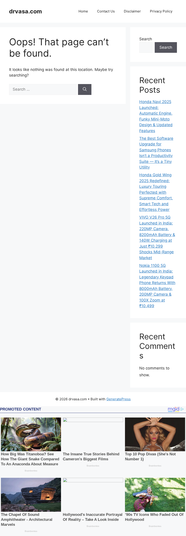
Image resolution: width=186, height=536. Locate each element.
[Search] (84, 89)
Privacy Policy (161, 11)
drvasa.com (25, 11)
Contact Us (106, 11)
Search (145, 39)
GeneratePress (118, 399)
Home (83, 11)
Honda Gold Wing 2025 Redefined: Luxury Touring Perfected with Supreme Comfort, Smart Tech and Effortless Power (156, 192)
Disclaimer (132, 11)
